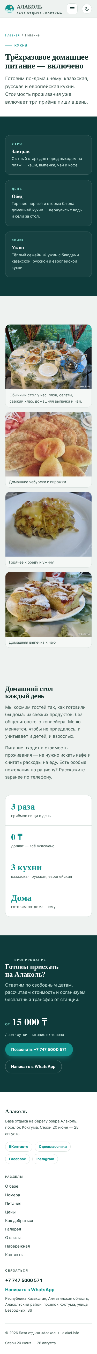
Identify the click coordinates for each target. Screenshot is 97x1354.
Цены (10, 1212)
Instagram (45, 1159)
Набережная (17, 1246)
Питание (13, 1203)
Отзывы (12, 1237)
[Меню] (72, 8)
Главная (12, 35)
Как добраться (19, 1220)
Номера (12, 1195)
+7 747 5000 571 (23, 1280)
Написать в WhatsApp (33, 1066)
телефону (41, 777)
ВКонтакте (18, 1146)
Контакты (14, 1254)
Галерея (13, 1229)
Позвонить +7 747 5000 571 (39, 1049)
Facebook (17, 1159)
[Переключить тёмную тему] (87, 9)
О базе (11, 1186)
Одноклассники (53, 1146)
